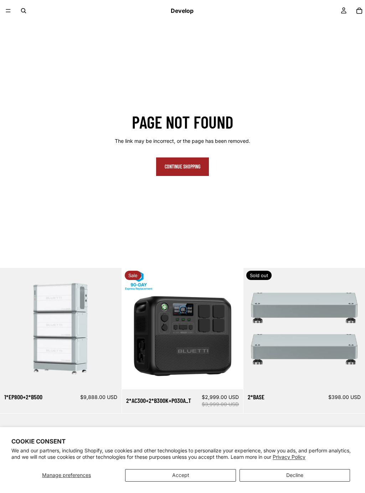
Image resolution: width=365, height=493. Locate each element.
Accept (180, 475)
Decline (294, 475)
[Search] (23, 11)
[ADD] (110, 378)
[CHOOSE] (232, 378)
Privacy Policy (289, 457)
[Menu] (8, 10)
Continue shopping (182, 167)
